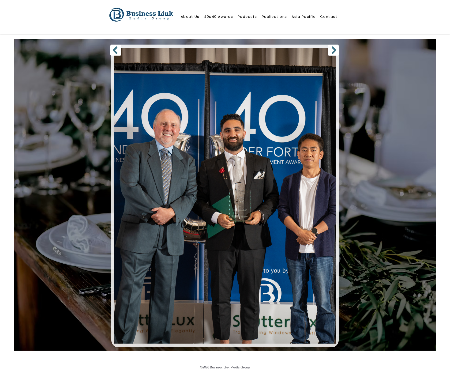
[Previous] (115, 50)
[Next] (333, 50)
